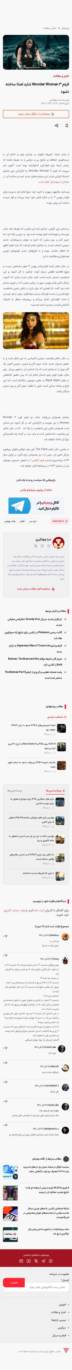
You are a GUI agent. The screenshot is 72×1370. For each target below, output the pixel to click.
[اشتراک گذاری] (56, 125)
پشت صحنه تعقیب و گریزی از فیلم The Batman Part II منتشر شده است (33, 675)
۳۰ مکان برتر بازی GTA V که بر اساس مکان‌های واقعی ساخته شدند (32, 857)
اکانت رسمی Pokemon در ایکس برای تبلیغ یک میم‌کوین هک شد (33, 635)
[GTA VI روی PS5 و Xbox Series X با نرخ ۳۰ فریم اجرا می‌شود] (61, 747)
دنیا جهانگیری (55, 100)
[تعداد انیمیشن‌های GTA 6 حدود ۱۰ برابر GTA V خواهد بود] (61, 728)
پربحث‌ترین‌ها (15, 791)
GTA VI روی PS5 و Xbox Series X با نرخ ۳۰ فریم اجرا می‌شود (32, 746)
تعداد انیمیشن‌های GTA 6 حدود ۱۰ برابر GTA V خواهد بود (33, 727)
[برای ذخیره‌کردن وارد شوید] (67, 125)
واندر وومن (10, 521)
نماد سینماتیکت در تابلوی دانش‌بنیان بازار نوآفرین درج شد (48, 1232)
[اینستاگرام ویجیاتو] (51, 1261)
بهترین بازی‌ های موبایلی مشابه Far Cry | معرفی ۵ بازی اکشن (31, 820)
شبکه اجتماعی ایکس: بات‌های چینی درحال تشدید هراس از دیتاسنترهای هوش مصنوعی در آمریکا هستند (46, 1213)
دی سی (32, 521)
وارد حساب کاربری (14, 910)
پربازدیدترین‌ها (53, 791)
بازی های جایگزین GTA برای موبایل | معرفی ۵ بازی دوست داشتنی (32, 801)
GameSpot (58, 521)
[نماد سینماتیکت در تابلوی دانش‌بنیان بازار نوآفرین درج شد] (10, 1234)
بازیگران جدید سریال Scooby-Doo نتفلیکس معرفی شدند (35, 622)
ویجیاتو (65, 28)
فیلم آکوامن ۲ (37, 460)
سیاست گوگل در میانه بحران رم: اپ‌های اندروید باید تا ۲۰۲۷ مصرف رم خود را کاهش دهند (46, 1169)
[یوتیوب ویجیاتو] (29, 1261)
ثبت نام (39, 910)
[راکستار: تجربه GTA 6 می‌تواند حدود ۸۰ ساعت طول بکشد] (61, 765)
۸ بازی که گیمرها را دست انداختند (38, 873)
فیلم (22, 521)
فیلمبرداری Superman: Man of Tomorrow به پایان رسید (35, 649)
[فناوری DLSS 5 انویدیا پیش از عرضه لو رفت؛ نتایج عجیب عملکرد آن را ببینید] (10, 1193)
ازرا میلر (42, 455)
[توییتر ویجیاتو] (36, 1261)
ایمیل (65, 1280)
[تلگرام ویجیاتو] (43, 1261)
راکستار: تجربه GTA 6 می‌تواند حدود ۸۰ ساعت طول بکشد (32, 765)
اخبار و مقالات (49, 28)
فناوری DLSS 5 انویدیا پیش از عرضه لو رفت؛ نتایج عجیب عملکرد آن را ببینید (47, 1190)
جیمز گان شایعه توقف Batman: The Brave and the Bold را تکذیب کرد (35, 662)
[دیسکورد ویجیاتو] (21, 1261)
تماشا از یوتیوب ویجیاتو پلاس (36, 490)
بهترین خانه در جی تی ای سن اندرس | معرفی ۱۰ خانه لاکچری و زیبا (31, 838)
